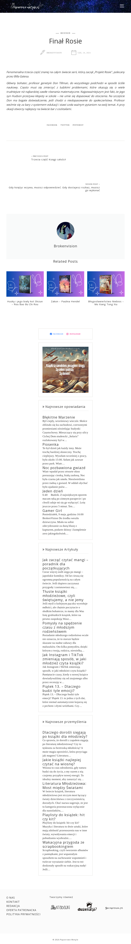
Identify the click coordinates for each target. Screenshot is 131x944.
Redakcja (13, 906)
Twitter (65, 125)
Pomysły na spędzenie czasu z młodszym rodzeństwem (62, 627)
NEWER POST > (92, 184)
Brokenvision (54, 53)
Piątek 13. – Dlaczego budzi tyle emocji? (61, 688)
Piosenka (50, 444)
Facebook (52, 125)
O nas (10, 897)
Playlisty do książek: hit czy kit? (63, 816)
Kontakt (13, 902)
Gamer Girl (52, 510)
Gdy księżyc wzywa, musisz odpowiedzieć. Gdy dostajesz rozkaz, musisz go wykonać (54, 189)
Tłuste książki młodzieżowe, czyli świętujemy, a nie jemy (63, 595)
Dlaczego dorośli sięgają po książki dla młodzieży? (64, 734)
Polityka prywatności (23, 914)
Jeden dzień (52, 491)
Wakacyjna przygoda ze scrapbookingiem (63, 844)
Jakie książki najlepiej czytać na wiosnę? (61, 761)
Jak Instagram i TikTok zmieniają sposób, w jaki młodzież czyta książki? (64, 658)
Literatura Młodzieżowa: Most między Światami (64, 785)
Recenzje (65, 33)
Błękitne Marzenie (58, 417)
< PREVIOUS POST (39, 156)
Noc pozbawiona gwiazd (63, 467)
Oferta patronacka (21, 910)
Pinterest (78, 125)
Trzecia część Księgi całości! (48, 159)
